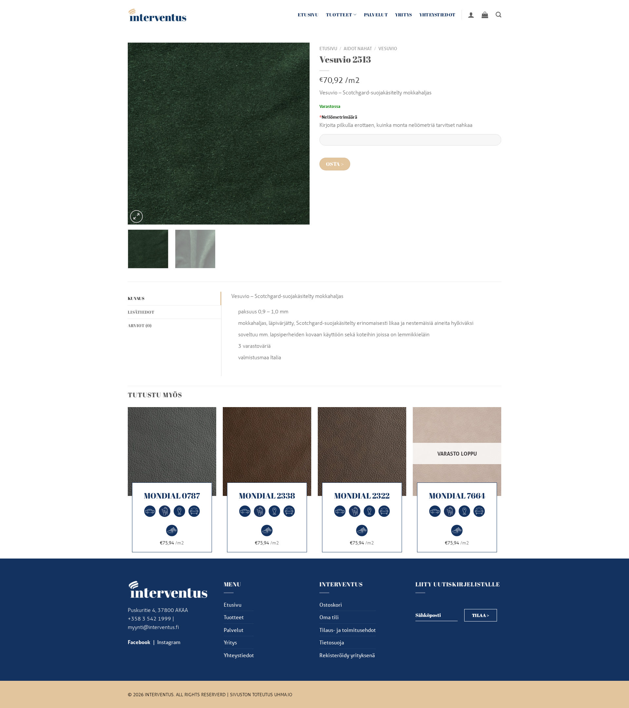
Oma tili (329, 617)
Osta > (335, 164)
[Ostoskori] (485, 15)
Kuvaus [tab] (136, 298)
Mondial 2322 (362, 496)
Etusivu (308, 14)
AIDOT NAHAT (358, 48)
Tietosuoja (331, 642)
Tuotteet (339, 14)
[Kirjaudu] (471, 15)
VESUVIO (387, 48)
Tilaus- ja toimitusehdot (347, 629)
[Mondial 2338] (267, 451)
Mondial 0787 (172, 496)
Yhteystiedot (437, 14)
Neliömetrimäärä (338, 117)
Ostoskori (330, 604)
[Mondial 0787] (172, 451)
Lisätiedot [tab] (141, 312)
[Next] (298, 133)
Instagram (169, 642)
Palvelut (376, 14)
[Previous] (139, 133)
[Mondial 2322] (362, 451)
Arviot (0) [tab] (140, 325)
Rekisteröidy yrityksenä (347, 655)
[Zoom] (136, 216)
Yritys (403, 14)
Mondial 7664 (457, 496)
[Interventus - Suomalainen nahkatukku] (157, 14)
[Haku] (498, 15)
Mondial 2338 (267, 496)
